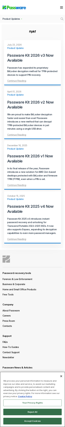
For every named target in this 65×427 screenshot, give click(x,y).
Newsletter (8, 357)
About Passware (11, 310)
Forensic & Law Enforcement (17, 279)
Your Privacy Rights (32, 402)
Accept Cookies (32, 421)
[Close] (61, 376)
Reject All (32, 412)
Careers (7, 315)
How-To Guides (11, 347)
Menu (61, 7)
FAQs (5, 342)
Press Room (9, 320)
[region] (32, 399)
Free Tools (8, 294)
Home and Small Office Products (19, 289)
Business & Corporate (14, 284)
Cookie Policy (25, 396)
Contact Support (11, 352)
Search (62, 19)
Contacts (7, 326)
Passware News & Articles (17, 367)
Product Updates (11, 18)
